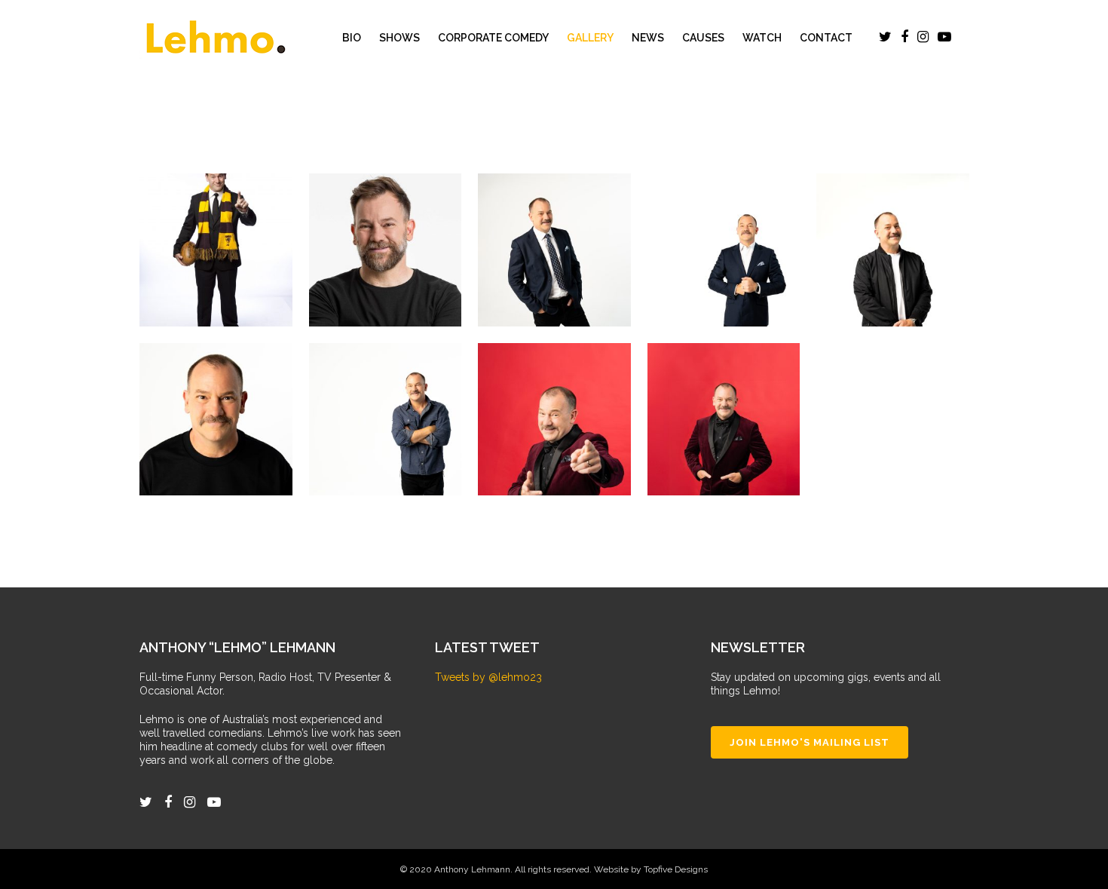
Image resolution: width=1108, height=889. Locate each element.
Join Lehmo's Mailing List (809, 742)
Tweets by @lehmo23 (488, 677)
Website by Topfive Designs (651, 869)
